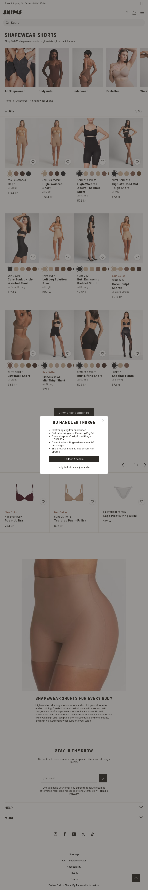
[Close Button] (103, 420)
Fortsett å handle (74, 459)
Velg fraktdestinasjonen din (74, 467)
